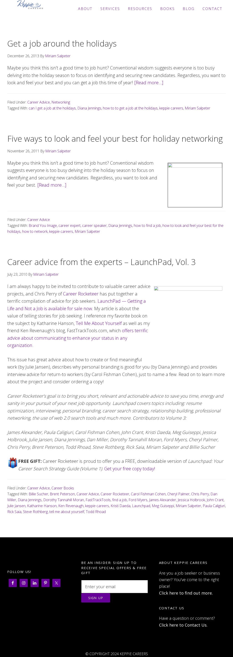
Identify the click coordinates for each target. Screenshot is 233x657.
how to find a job (147, 225)
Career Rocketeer (81, 294)
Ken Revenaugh (71, 505)
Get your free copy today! (129, 469)
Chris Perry (200, 493)
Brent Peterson (62, 493)
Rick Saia (14, 511)
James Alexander (162, 499)
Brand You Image (43, 225)
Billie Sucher (38, 493)
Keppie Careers (30, 8)
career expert (69, 225)
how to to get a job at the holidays (130, 108)
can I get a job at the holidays (52, 108)
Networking (60, 102)
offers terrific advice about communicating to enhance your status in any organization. (77, 337)
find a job (119, 499)
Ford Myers (138, 499)
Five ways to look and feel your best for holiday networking (115, 138)
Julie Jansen (16, 505)
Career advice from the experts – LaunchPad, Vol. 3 (101, 262)
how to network (35, 231)
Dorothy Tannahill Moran (63, 499)
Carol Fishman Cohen (148, 493)
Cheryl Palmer (178, 493)
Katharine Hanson (42, 505)
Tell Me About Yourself (99, 323)
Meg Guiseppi (163, 505)
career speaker (94, 225)
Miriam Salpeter (197, 108)
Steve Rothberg (35, 511)
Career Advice (38, 102)
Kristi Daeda (120, 505)
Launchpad (141, 505)
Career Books (62, 488)
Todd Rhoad (96, 511)
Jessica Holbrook (191, 499)
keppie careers (171, 108)
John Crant (215, 499)
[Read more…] (148, 82)
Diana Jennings (89, 108)
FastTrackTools (98, 499)
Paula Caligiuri (214, 505)
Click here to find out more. (186, 593)
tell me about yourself (66, 511)
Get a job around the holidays (62, 43)
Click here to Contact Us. (183, 625)
